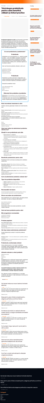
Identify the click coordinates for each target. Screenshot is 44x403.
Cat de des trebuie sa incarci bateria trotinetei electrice (16, 376)
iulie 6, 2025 (9, 343)
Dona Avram (7, 16)
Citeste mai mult (4, 294)
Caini (1, 395)
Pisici (1, 398)
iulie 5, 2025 (9, 357)
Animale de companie (10, 5)
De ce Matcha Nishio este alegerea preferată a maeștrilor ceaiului (35, 38)
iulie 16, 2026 (7, 287)
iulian (3, 287)
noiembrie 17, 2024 (14, 16)
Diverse (32, 31)
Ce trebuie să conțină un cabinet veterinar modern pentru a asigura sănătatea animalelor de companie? (14, 312)
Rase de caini (3, 399)
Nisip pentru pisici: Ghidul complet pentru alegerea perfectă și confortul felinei (35, 27)
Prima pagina (3, 5)
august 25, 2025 (9, 316)
